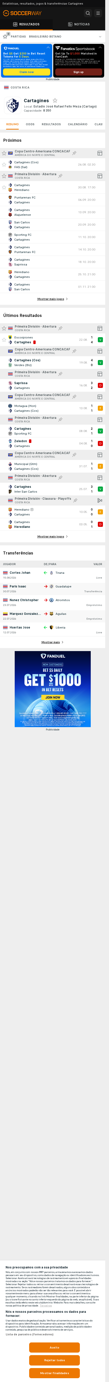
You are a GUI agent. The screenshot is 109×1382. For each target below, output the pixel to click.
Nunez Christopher (24, 600)
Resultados (51, 124)
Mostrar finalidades (54, 1373)
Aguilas (61, 614)
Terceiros (46, 1305)
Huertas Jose (20, 627)
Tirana (60, 573)
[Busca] (88, 13)
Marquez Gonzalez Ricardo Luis (33, 614)
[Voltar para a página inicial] (25, 13)
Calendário (77, 124)
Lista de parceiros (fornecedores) (30, 1334)
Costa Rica (20, 87)
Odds (30, 124)
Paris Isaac (18, 586)
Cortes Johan (20, 573)
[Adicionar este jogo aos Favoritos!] (4, 164)
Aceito (54, 1347)
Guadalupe (63, 586)
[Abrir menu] (98, 13)
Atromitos (63, 600)
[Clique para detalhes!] (52, 164)
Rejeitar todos (54, 1360)
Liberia (60, 627)
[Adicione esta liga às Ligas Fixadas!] (74, 153)
